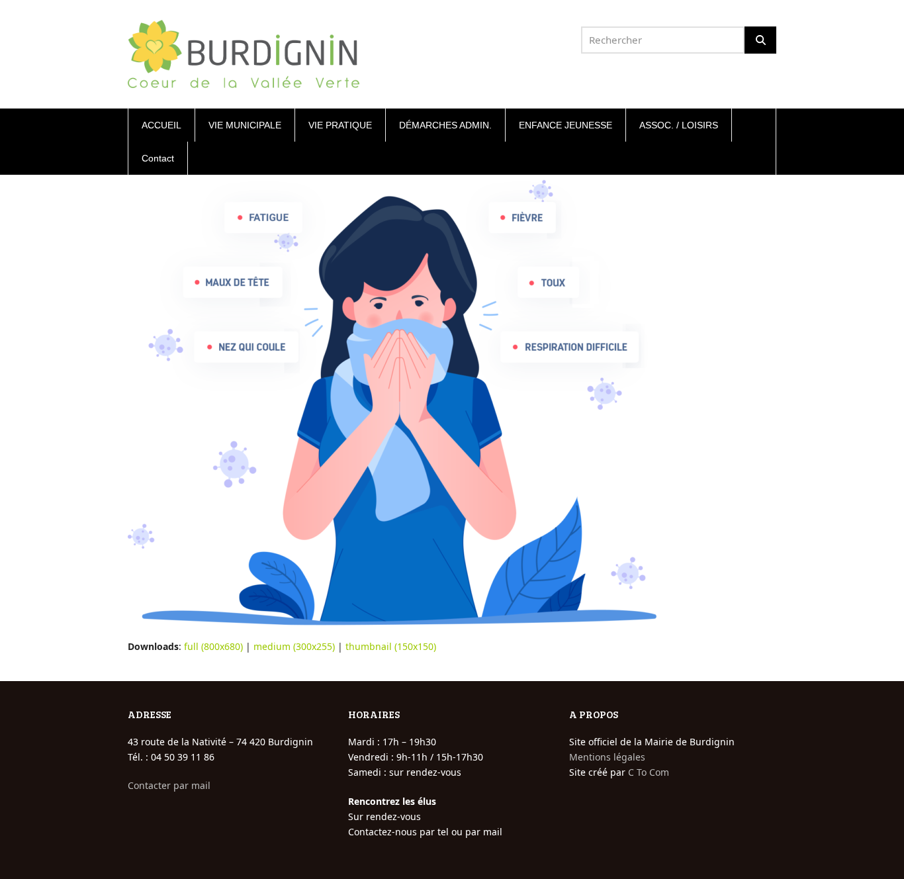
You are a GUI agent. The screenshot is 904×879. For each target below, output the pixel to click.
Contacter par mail (169, 785)
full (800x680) (213, 646)
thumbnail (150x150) (390, 646)
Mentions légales (607, 757)
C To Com (648, 772)
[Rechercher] (760, 40)
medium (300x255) (294, 646)
